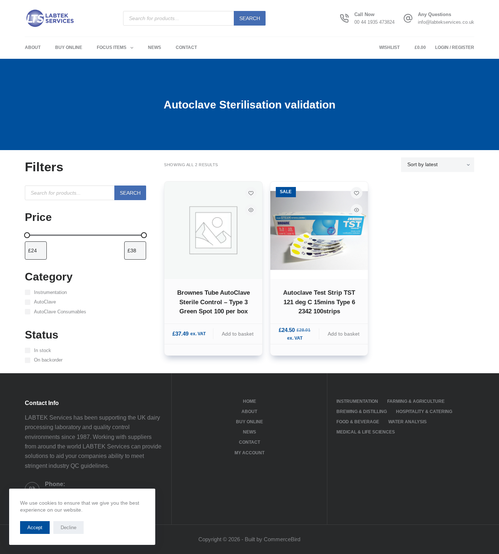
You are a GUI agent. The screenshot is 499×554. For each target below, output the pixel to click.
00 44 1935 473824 (374, 22)
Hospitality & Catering (424, 411)
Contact (186, 47)
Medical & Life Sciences (365, 432)
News (154, 47)
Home (249, 401)
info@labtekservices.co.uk (446, 22)
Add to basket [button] (238, 334)
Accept (34, 527)
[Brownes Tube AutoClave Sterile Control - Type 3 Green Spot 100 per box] (213, 230)
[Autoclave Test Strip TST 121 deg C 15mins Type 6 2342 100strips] (319, 230)
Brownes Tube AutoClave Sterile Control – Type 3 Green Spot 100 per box (213, 302)
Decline (68, 527)
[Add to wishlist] (251, 193)
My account (249, 452)
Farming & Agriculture (416, 401)
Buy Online (68, 47)
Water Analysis (407, 421)
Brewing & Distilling (361, 411)
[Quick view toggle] (251, 210)
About (33, 47)
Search (249, 18)
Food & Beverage (357, 421)
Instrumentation (357, 401)
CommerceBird (282, 539)
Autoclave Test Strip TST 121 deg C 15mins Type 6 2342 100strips (319, 302)
